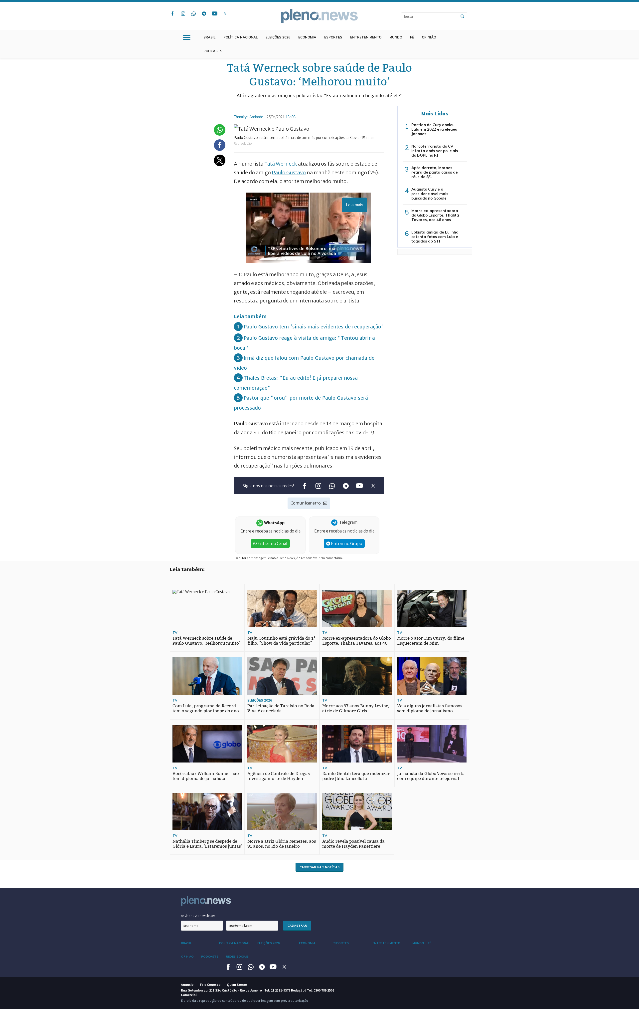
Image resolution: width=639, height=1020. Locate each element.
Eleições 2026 (278, 37)
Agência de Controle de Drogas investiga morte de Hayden (278, 776)
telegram (204, 13)
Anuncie (187, 984)
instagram (183, 13)
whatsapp (193, 13)
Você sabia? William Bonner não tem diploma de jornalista (205, 776)
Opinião (429, 37)
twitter (225, 13)
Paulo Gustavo (289, 172)
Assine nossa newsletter (198, 916)
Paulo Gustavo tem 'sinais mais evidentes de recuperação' (313, 326)
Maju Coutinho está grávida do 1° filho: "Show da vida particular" (281, 641)
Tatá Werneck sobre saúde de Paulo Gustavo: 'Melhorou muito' (206, 641)
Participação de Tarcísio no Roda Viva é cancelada (281, 708)
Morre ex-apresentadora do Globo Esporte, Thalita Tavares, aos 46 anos (435, 215)
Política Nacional (240, 37)
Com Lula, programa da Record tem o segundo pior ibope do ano (205, 708)
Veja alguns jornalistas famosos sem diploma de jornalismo (429, 708)
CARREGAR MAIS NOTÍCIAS (319, 867)
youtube (214, 13)
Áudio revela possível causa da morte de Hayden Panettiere (353, 844)
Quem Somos (237, 984)
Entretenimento (365, 37)
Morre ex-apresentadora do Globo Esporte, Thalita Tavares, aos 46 (356, 641)
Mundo (395, 37)
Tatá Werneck (280, 164)
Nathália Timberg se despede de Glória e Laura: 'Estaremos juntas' (207, 844)
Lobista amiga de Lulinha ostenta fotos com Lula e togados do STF (435, 237)
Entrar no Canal (272, 543)
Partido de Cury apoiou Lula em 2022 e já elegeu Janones (434, 129)
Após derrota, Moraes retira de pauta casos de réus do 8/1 (434, 172)
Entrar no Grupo (346, 543)
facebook (172, 13)
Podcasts (212, 51)
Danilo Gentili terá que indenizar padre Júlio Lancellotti (356, 776)
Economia (307, 37)
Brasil (209, 37)
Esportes (333, 37)
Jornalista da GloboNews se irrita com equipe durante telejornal (431, 776)
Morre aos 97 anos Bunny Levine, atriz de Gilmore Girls (355, 708)
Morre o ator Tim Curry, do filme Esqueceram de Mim (430, 641)
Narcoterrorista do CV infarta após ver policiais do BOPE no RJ (434, 151)
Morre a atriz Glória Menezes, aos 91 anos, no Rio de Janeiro (281, 844)
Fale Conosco (210, 984)
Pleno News (319, 16)
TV (174, 633)
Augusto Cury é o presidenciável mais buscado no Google (429, 194)
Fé (412, 37)
